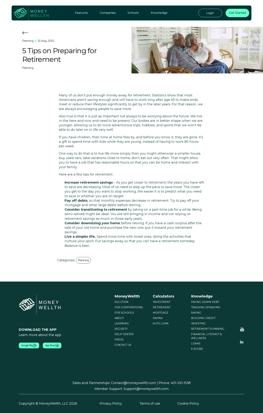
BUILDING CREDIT (203, 318)
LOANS (195, 343)
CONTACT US (123, 345)
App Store (50, 345)
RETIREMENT (162, 307)
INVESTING (198, 323)
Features (81, 13)
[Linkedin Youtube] (241, 342)
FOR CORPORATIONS (129, 307)
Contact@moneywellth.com (133, 383)
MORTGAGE (160, 312)
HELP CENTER (124, 334)
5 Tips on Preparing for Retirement (59, 55)
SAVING (158, 318)
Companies (108, 13)
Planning (27, 40)
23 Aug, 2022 (46, 40)
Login (210, 13)
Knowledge (159, 13)
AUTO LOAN (161, 323)
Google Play (27, 345)
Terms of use (149, 403)
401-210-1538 (181, 383)
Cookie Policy (188, 403)
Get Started (237, 13)
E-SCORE (197, 348)
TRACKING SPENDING (205, 307)
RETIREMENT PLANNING (207, 328)
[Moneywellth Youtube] (242, 329)
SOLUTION (121, 302)
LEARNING (122, 323)
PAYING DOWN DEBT (205, 302)
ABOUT (119, 318)
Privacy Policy (111, 403)
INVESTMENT (161, 302)
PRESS (119, 339)
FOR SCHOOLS (124, 312)
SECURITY (121, 328)
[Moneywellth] (40, 304)
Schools (133, 13)
